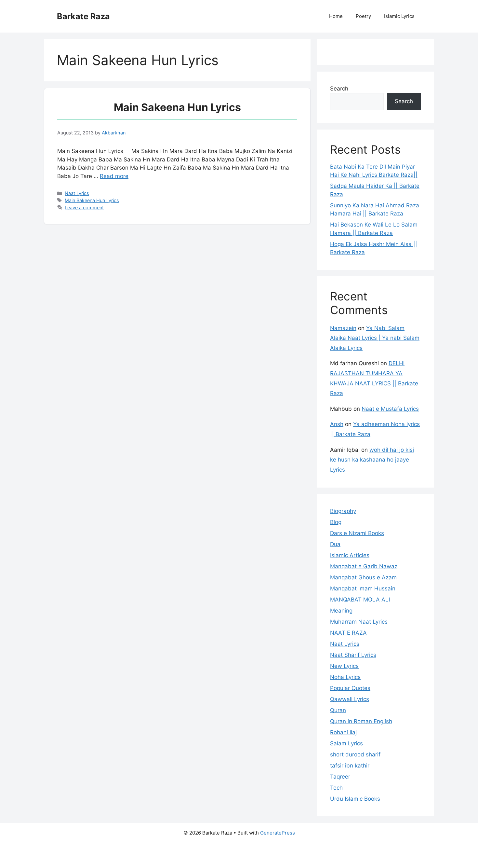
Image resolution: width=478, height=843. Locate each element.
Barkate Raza (83, 16)
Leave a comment (84, 207)
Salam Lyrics (346, 743)
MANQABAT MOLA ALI (360, 599)
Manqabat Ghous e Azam (363, 577)
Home (336, 16)
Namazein (343, 328)
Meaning (341, 610)
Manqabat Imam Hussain (362, 588)
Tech (336, 787)
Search (339, 88)
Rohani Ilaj (343, 732)
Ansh (336, 424)
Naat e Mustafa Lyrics (390, 409)
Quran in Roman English (361, 721)
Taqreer (340, 776)
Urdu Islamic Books (355, 798)
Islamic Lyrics (399, 16)
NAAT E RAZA (348, 632)
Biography (343, 511)
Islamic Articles (349, 555)
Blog (335, 522)
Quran (338, 710)
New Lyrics (344, 666)
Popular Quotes (350, 688)
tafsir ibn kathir (349, 765)
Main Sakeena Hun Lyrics (177, 107)
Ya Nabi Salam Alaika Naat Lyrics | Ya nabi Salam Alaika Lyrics (374, 338)
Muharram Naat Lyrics (359, 621)
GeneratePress (277, 833)
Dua (335, 544)
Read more (114, 176)
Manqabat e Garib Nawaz (363, 566)
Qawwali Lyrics (349, 699)
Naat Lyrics (77, 193)
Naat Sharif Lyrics (353, 655)
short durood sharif (355, 754)
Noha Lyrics (345, 677)
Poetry (363, 16)
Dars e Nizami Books (357, 533)
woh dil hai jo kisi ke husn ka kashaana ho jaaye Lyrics (372, 460)
